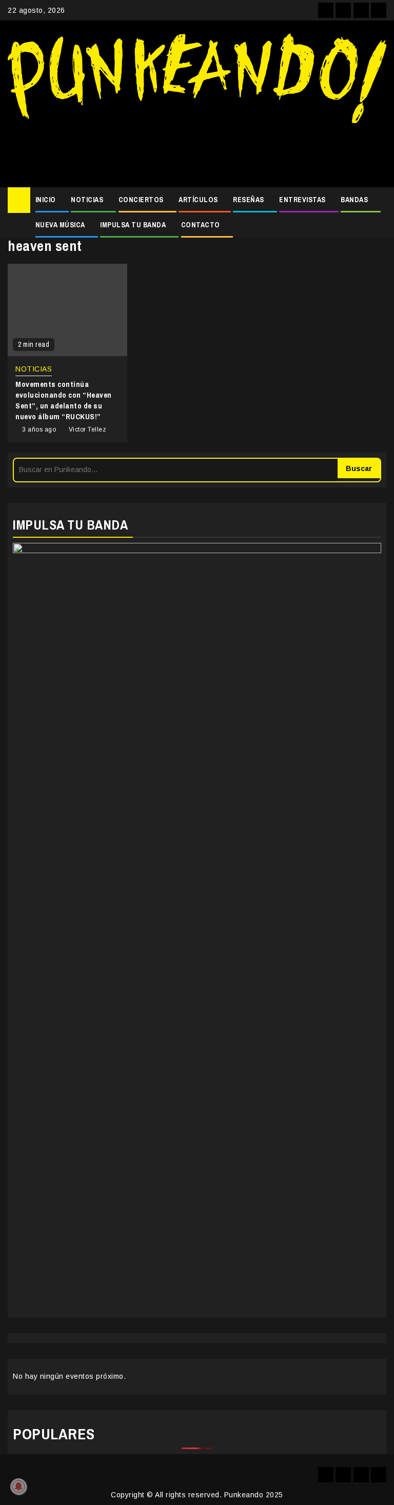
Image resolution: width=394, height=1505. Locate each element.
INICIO (45, 199)
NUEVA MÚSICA (60, 224)
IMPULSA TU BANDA (133, 224)
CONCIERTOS (141, 199)
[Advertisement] (197, 151)
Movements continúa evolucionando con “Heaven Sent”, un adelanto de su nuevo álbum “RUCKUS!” (63, 400)
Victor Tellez (88, 429)
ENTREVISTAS (302, 199)
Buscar (359, 468)
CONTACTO (200, 224)
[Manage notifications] (18, 1486)
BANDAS (354, 199)
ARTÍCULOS (198, 199)
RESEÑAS (248, 199)
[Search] (378, 200)
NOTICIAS (87, 199)
